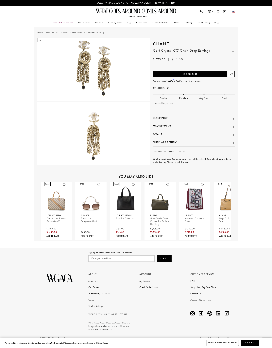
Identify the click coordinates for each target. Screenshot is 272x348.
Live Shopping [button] (203, 22)
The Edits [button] (99, 22)
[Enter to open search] (201, 11)
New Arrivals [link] (84, 22)
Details (157, 134)
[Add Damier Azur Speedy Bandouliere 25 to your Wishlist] (64, 185)
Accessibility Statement (201, 299)
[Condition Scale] (169, 88)
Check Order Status (148, 287)
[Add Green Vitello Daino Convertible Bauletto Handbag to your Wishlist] (168, 185)
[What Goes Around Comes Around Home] (136, 11)
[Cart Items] (224, 11)
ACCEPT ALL (250, 342)
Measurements (162, 126)
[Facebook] (201, 314)
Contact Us (195, 293)
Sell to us (121, 314)
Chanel (162, 43)
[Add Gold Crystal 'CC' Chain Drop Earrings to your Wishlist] (231, 74)
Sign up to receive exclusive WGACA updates (110, 252)
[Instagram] (192, 314)
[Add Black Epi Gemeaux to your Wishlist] (133, 185)
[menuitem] (84, 23)
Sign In (210, 11)
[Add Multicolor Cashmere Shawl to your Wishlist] (202, 185)
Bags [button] (129, 22)
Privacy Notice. (102, 342)
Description (160, 118)
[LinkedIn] (218, 314)
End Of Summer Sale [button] (63, 22)
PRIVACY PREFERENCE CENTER (222, 342)
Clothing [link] (188, 22)
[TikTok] (227, 314)
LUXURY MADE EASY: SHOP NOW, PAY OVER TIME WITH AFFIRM (136, 3)
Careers (92, 299)
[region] (136, 343)
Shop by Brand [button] (115, 22)
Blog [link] (216, 22)
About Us (92, 281)
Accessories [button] (141, 22)
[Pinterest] (209, 314)
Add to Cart (190, 74)
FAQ (192, 281)
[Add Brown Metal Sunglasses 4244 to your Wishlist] (98, 185)
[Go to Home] (59, 278)
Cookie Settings (95, 306)
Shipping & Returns (165, 142)
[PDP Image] (93, 101)
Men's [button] (176, 22)
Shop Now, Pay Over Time (203, 287)
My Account (145, 281)
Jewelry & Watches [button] (160, 22)
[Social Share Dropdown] (233, 49)
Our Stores (93, 287)
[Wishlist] (218, 11)
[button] (234, 11)
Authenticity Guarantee (99, 293)
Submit (164, 258)
